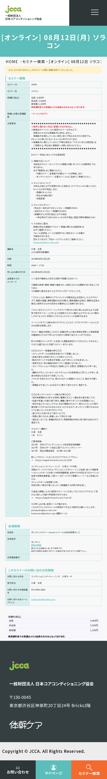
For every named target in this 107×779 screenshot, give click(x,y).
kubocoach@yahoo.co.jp (43, 599)
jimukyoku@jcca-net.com (46, 242)
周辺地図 (36, 545)
